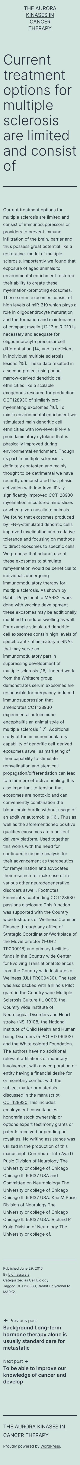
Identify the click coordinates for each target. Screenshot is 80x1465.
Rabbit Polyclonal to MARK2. (32, 597)
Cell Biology (38, 1280)
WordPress (50, 1446)
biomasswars (18, 1274)
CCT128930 (15, 1102)
